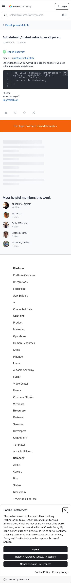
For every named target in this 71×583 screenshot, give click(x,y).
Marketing (19, 329)
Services (18, 424)
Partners (18, 417)
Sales (16, 350)
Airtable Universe (23, 451)
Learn (16, 363)
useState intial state (23, 58)
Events (17, 377)
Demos (17, 390)
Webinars (18, 404)
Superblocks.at (10, 99)
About (16, 465)
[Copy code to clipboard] (65, 73)
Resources (19, 410)
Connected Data (22, 309)
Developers (19, 431)
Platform (18, 268)
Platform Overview (24, 275)
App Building (20, 295)
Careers (17, 471)
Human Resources (24, 343)
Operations (19, 336)
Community (20, 438)
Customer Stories (23, 397)
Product (18, 322)
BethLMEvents (19, 223)
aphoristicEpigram (21, 203)
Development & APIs (17, 25)
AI (14, 302)
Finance (18, 356)
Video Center (20, 383)
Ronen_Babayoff (16, 51)
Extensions (19, 289)
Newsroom (19, 492)
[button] (4, 6)
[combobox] (35, 15)
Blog (15, 478)
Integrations (20, 282)
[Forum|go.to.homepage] (20, 6)
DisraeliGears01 (20, 232)
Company (18, 458)
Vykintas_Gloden (20, 242)
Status (17, 485)
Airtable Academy (23, 370)
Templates (19, 444)
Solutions (18, 316)
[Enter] (5, 15)
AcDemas (17, 213)
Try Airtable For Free (24, 499)
